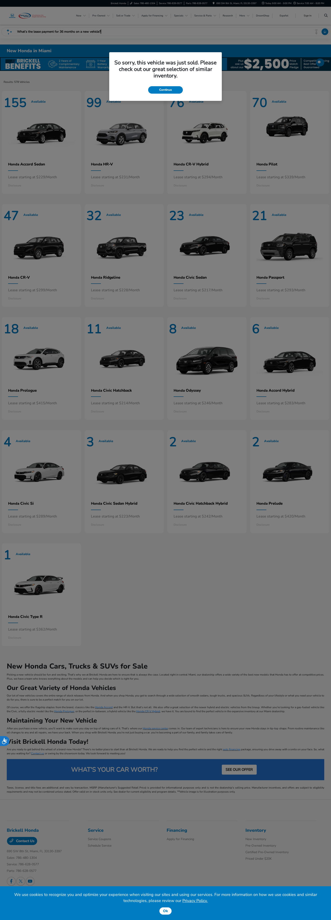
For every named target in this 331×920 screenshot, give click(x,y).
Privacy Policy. (195, 900)
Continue (165, 90)
